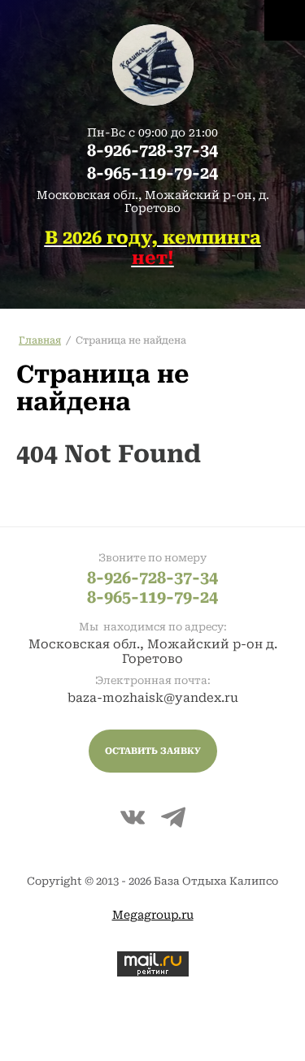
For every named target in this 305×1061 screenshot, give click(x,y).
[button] (153, 751)
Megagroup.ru (153, 914)
